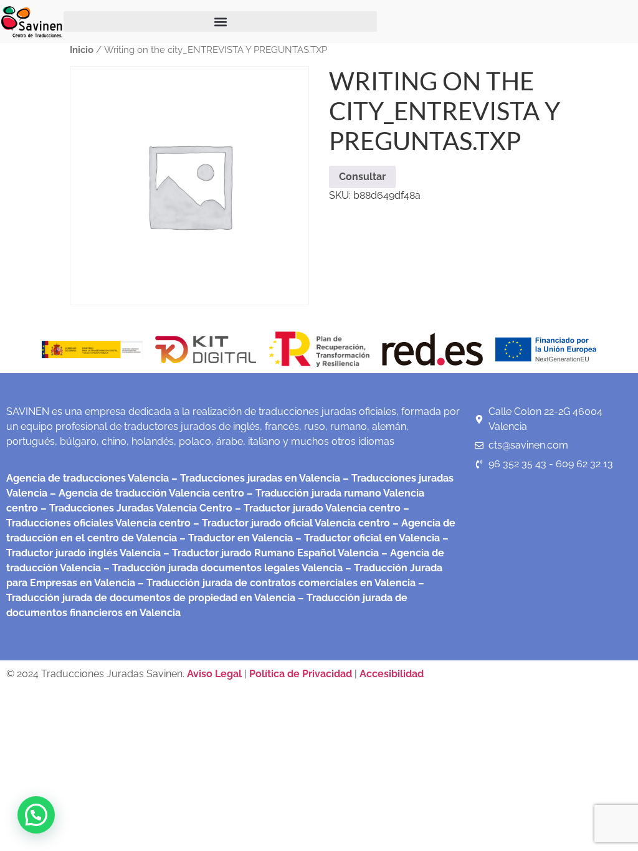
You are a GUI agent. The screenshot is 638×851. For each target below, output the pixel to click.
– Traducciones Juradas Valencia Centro (135, 508)
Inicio (81, 49)
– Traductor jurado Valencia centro (316, 508)
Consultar (362, 177)
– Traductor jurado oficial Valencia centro (290, 523)
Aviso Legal (215, 674)
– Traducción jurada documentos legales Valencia (222, 568)
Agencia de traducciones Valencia (87, 478)
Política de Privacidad (300, 674)
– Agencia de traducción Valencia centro (145, 493)
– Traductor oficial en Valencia (367, 538)
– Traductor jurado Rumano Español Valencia (270, 553)
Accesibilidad (391, 674)
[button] (220, 21)
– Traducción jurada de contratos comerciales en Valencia (275, 583)
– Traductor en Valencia (235, 538)
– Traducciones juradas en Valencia (254, 478)
